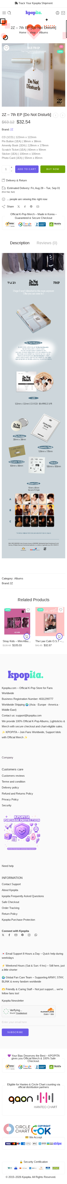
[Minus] (11, 171)
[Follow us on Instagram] (29, 935)
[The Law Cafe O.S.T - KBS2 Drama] (49, 621)
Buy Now (52, 169)
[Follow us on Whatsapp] (35, 934)
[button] (27, 636)
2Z (11, 129)
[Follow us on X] (3, 935)
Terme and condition (13, 781)
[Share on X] (18, 206)
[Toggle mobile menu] (4, 13)
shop (33, 32)
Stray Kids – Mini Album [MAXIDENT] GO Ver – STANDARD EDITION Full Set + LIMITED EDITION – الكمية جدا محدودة (17, 641)
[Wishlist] (6, 48)
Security (6, 805)
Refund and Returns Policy (17, 793)
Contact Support (11, 884)
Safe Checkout (10, 902)
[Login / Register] (57, 13)
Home (22, 32)
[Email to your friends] (37, 206)
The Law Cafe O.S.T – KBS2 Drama (49, 641)
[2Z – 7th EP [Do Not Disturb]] (33, 75)
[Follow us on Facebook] (9, 935)
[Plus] (11, 167)
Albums (43, 32)
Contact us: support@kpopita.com (22, 715)
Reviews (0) (47, 243)
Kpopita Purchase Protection (18, 919)
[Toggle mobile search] (9, 13)
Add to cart (27, 169)
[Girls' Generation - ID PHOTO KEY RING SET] (62, 115)
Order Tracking (10, 908)
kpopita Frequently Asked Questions (23, 896)
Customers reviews (13, 775)
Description (19, 243)
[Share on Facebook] (25, 206)
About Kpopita (10, 890)
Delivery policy (10, 787)
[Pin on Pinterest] (31, 206)
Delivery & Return (16, 180)
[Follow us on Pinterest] (22, 935)
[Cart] (63, 13)
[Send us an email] (16, 935)
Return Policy (10, 913)
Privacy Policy (10, 799)
